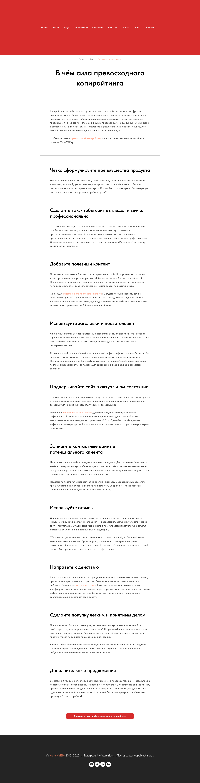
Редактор (112, 27)
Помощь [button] (138, 27)
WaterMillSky (57, 755)
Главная (44, 27)
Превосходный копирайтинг (109, 59)
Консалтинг (97, 27)
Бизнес (56, 27)
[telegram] (97, 764)
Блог (92, 59)
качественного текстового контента (82, 293)
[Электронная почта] (91, 764)
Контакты (150, 27)
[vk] (102, 764)
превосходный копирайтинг (86, 138)
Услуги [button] (67, 27)
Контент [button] (125, 27)
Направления (81, 27)
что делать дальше (86, 585)
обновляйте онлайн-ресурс (77, 412)
